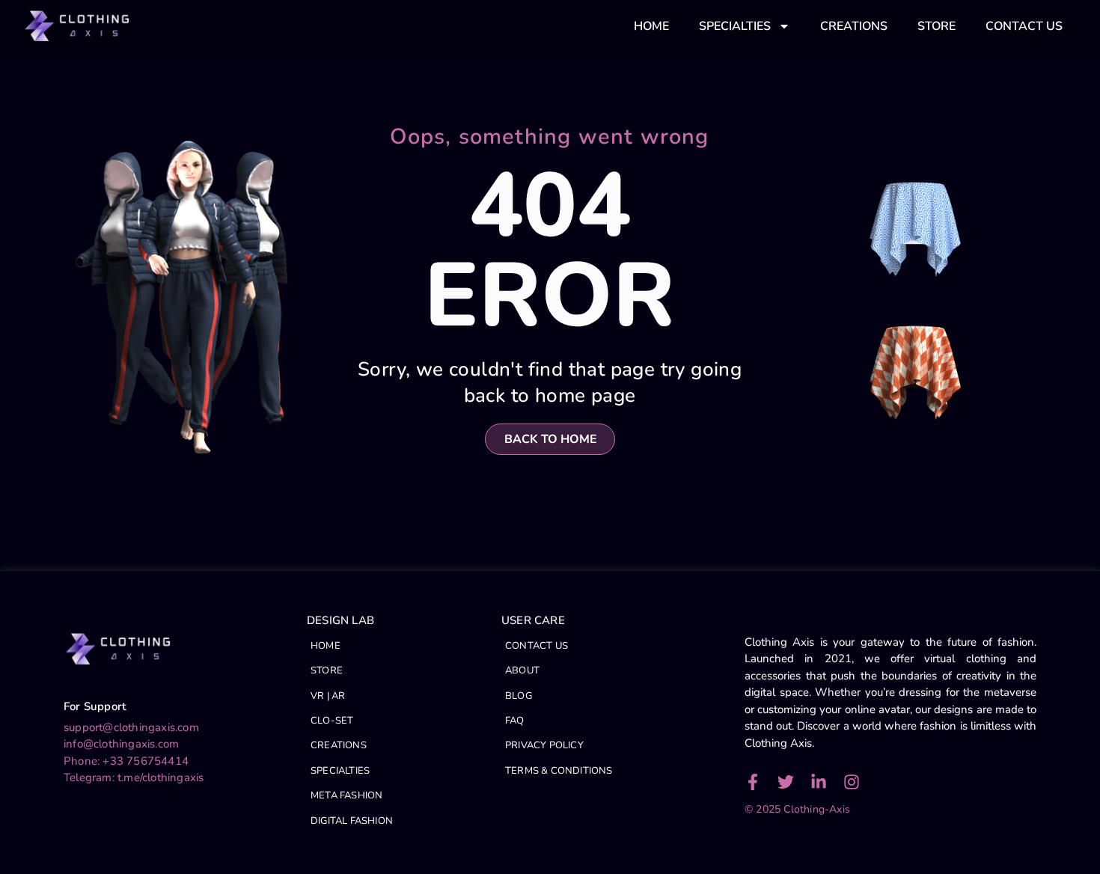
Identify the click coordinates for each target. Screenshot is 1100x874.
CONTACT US (1024, 26)
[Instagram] (851, 782)
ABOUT (522, 670)
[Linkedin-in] (818, 782)
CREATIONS (853, 26)
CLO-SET (332, 720)
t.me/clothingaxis (160, 777)
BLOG (518, 696)
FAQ (515, 720)
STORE (936, 26)
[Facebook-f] (753, 782)
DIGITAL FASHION (352, 821)
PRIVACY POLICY (544, 745)
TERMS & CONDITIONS (559, 770)
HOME (651, 26)
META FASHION (346, 795)
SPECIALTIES (735, 26)
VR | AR (328, 696)
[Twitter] (785, 782)
